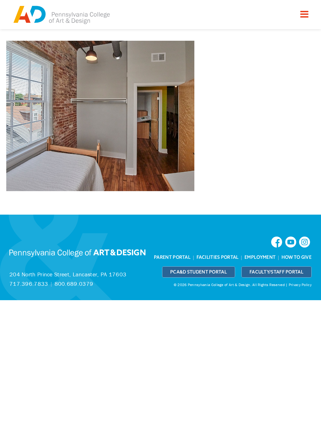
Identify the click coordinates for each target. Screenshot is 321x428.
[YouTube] (292, 241)
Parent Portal (172, 257)
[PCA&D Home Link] (61, 15)
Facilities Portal (218, 257)
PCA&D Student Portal (198, 272)
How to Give (297, 257)
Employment (260, 257)
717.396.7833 (28, 283)
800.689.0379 (74, 283)
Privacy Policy (300, 284)
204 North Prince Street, (67, 274)
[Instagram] (305, 241)
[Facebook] (278, 241)
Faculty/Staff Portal (276, 272)
